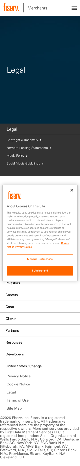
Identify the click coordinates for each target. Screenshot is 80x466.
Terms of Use (18, 400)
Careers (12, 295)
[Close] (72, 190)
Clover (11, 318)
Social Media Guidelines (23, 163)
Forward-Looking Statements (27, 148)
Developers (15, 354)
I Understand (40, 270)
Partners (12, 330)
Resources (14, 342)
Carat (10, 306)
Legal (11, 392)
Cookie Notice (18, 384)
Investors (13, 283)
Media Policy (15, 156)
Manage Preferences (40, 259)
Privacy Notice (19, 376)
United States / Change (24, 366)
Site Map (14, 408)
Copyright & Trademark (22, 140)
